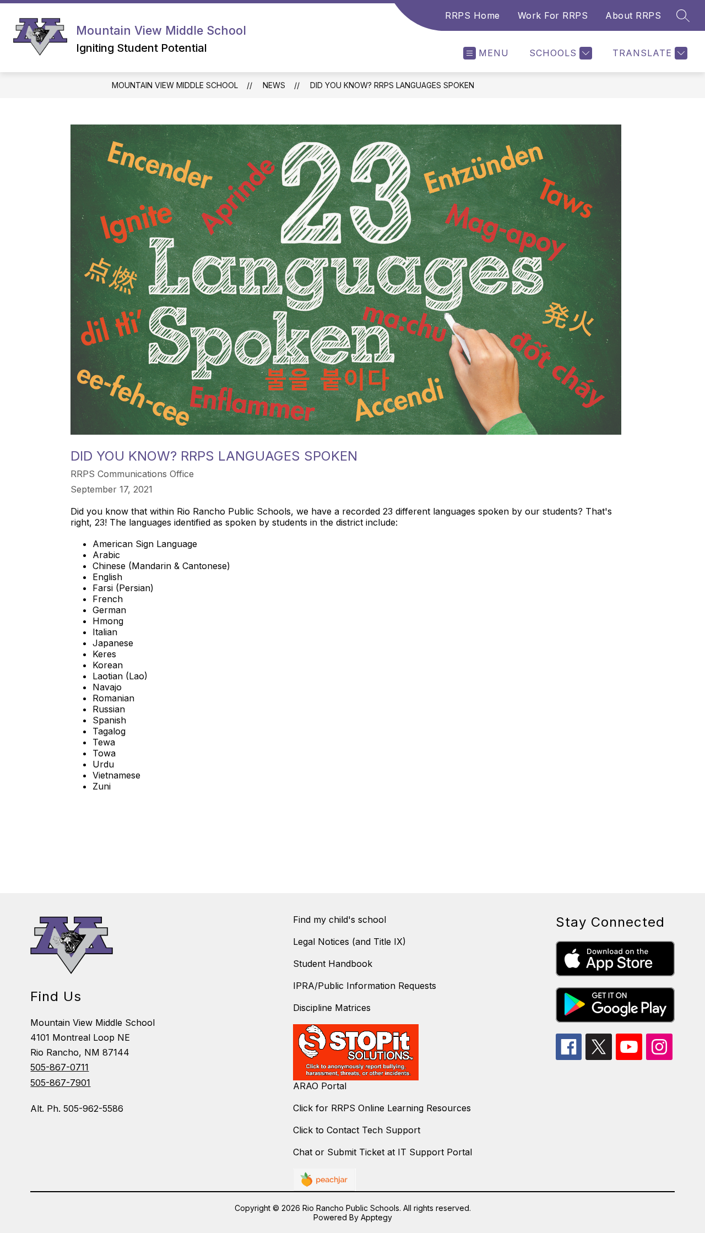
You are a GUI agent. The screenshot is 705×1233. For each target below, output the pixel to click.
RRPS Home (472, 15)
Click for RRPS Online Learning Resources (382, 1107)
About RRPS (633, 15)
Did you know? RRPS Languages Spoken (392, 85)
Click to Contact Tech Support (356, 1129)
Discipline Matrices (332, 1007)
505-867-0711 (59, 1067)
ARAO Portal (319, 1085)
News (274, 85)
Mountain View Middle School (175, 85)
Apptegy (376, 1217)
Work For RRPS (553, 15)
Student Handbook (332, 963)
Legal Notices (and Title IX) (349, 941)
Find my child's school (339, 919)
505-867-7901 (60, 1082)
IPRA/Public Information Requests (364, 985)
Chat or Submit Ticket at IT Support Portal (382, 1152)
